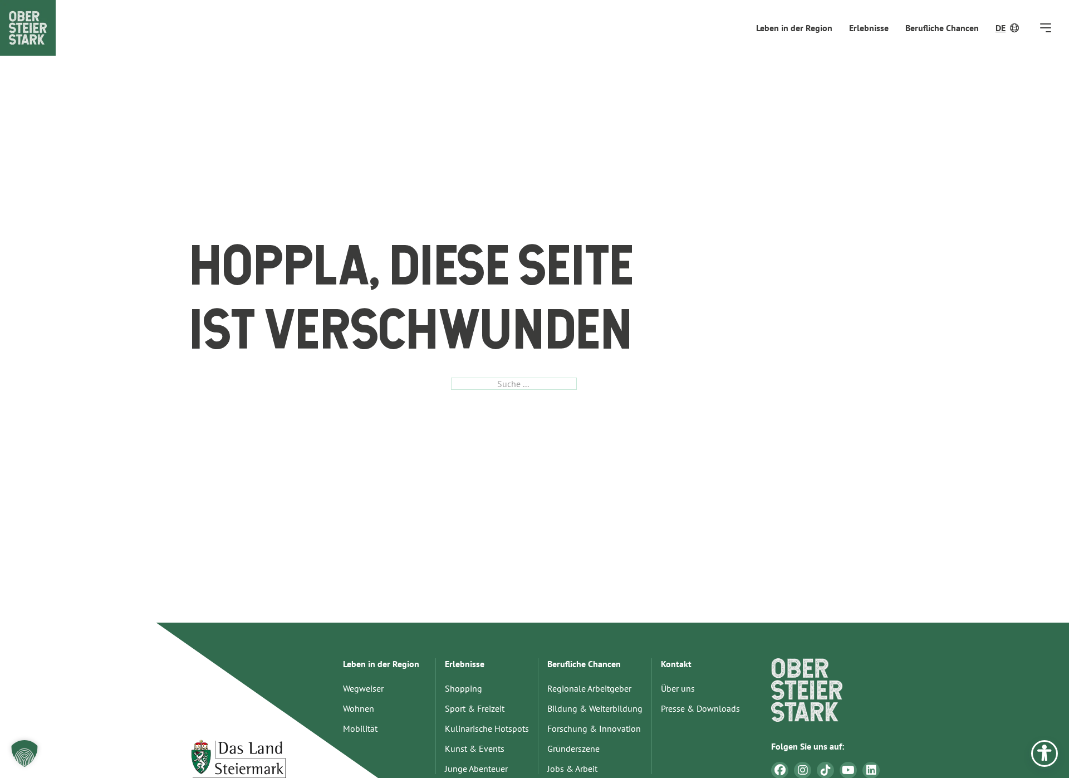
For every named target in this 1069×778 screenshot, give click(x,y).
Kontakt (676, 663)
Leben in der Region (794, 27)
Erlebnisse (869, 27)
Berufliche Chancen (942, 27)
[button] (24, 753)
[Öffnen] (1045, 27)
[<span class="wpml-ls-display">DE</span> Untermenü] (1015, 27)
